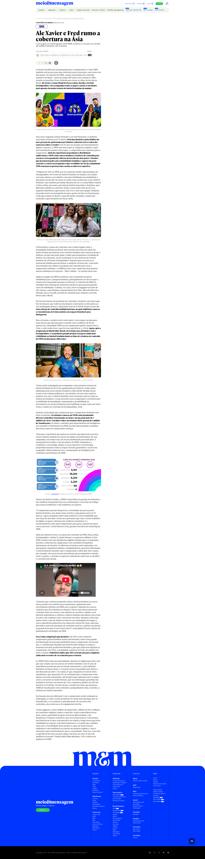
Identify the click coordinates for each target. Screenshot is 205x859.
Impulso (115, 814)
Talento (115, 788)
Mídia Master (137, 787)
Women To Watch (97, 792)
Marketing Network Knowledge (138, 803)
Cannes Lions (96, 814)
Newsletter (128, 3)
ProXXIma (95, 790)
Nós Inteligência (117, 818)
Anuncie (155, 782)
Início (37, 18)
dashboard (55, 494)
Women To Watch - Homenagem (138, 807)
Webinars (95, 802)
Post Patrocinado (46, 18)
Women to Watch (98, 10)
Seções (42, 10)
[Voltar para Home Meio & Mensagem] (54, 3)
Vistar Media (116, 820)
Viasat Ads (116, 824)
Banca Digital (96, 804)
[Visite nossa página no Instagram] (159, 853)
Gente (94, 786)
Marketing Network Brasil (140, 794)
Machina (115, 822)
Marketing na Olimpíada (120, 783)
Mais (71, 10)
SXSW (94, 816)
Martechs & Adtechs (119, 801)
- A (39, 63)
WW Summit (96, 822)
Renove (155, 780)
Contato (139, 3)
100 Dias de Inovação (119, 781)
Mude (114, 830)
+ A (42, 63)
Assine (159, 3)
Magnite (115, 826)
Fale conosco (157, 786)
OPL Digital (116, 812)
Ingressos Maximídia (133, 10)
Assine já (42, 810)
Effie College (148, 10)
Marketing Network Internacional (138, 822)
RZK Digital (116, 832)
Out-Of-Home (117, 799)
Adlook (115, 836)
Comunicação (96, 781)
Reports (94, 808)
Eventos (62, 10)
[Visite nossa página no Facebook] (150, 853)
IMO (114, 808)
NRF (93, 820)
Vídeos (94, 800)
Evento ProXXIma (97, 824)
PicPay (114, 816)
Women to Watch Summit (140, 781)
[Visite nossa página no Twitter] (154, 853)
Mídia (94, 784)
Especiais (52, 10)
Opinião (94, 788)
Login (149, 3)
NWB (54, 18)
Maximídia (95, 826)
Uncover (115, 828)
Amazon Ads (116, 810)
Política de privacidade (159, 784)
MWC (94, 818)
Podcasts (95, 798)
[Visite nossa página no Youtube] (168, 853)
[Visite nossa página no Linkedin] (163, 853)
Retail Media (159, 10)
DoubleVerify (116, 834)
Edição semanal (83, 10)
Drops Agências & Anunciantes (118, 785)
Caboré (94, 830)
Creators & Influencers (119, 797)
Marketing (95, 783)
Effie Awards (96, 828)
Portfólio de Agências (115, 10)
